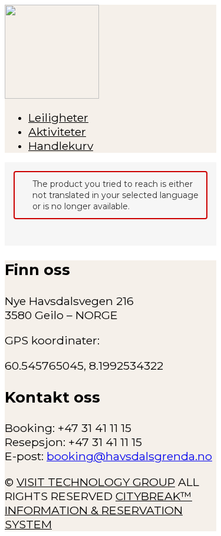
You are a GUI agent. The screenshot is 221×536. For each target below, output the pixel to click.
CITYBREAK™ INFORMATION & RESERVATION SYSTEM (98, 510)
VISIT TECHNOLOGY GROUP (96, 482)
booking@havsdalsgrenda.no (129, 456)
